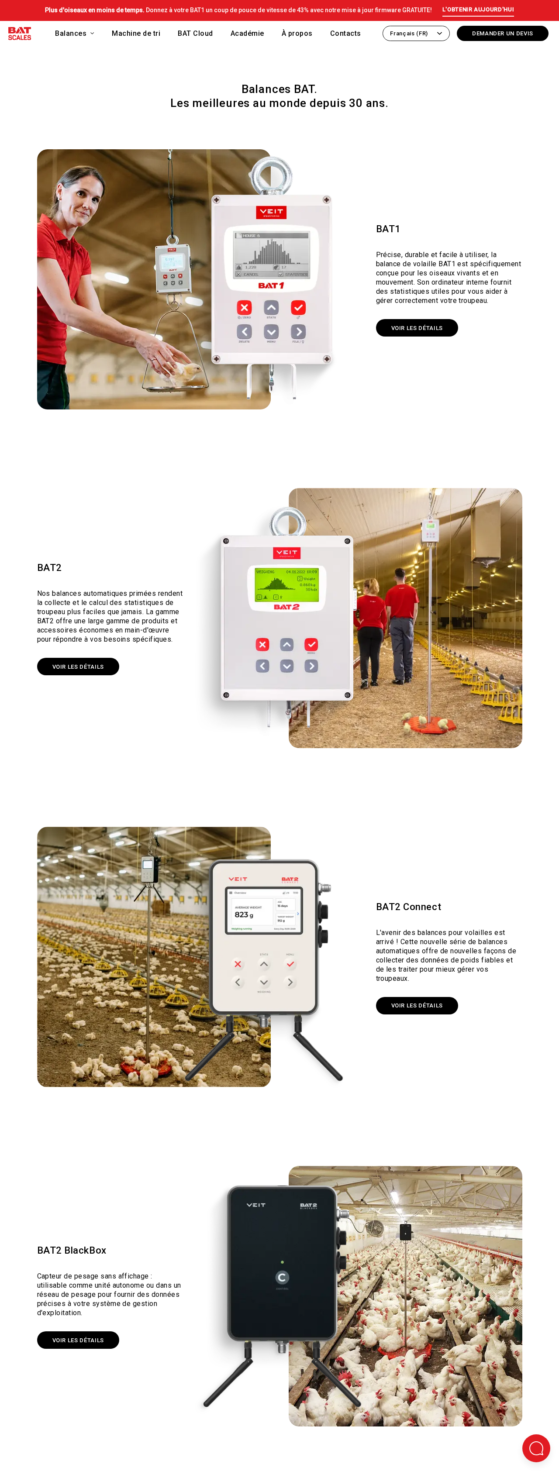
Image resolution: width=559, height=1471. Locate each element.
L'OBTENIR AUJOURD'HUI (478, 9)
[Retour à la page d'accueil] (19, 35)
